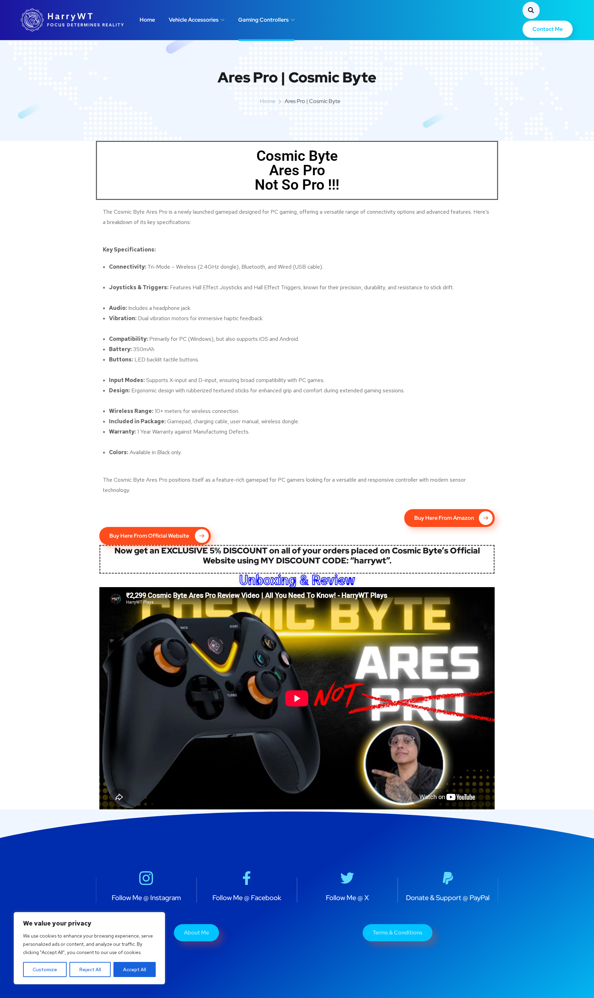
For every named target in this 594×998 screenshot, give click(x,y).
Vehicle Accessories (194, 19)
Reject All (90, 969)
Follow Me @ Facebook (246, 897)
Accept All (134, 969)
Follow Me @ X (347, 897)
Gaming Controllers (263, 19)
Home (147, 19)
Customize (45, 969)
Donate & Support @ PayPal (448, 897)
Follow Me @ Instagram (146, 897)
